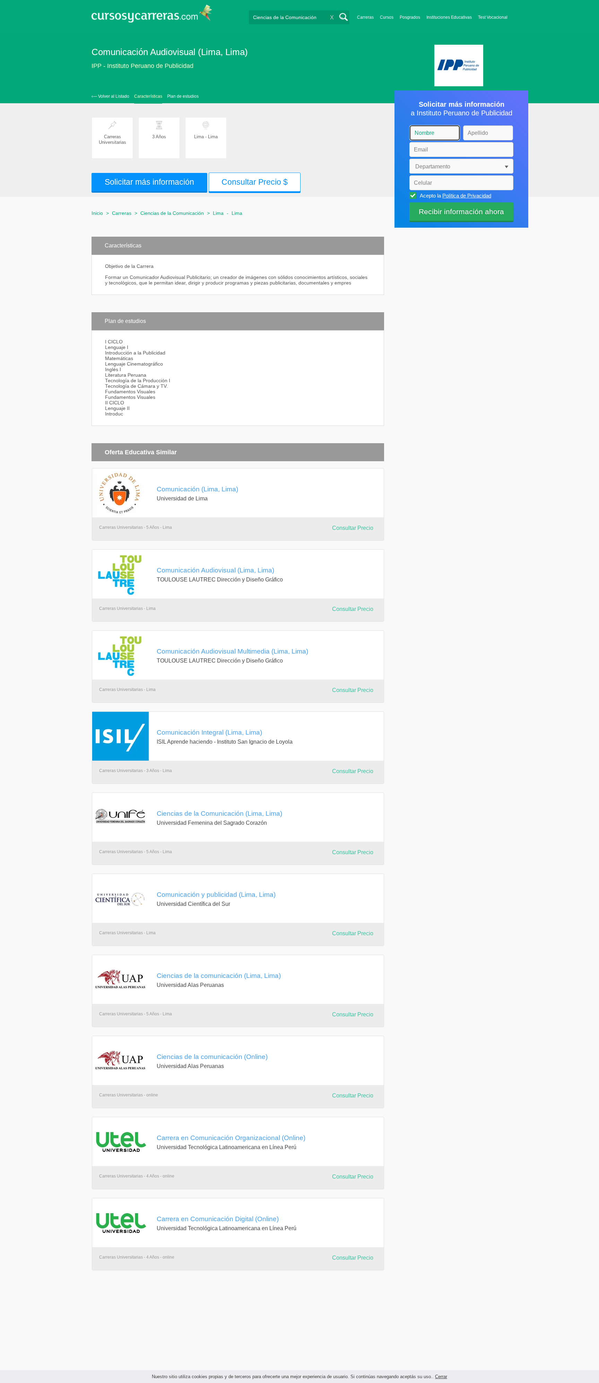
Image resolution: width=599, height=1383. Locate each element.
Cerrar (441, 1376)
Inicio (97, 213)
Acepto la (455, 196)
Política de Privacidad (466, 196)
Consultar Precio (352, 528)
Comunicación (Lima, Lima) (197, 489)
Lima (218, 213)
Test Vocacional (492, 17)
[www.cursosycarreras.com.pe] (152, 16)
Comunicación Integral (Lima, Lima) (209, 732)
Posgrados (410, 17)
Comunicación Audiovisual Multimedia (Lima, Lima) (232, 651)
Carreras (365, 17)
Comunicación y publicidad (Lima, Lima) (216, 894)
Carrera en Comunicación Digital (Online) (218, 1219)
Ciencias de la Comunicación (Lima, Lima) (219, 813)
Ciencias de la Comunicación (172, 213)
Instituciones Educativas (449, 17)
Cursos (386, 17)
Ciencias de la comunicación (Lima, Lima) (219, 975)
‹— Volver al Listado (110, 96)
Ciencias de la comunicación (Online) (212, 1056)
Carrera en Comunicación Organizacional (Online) (231, 1137)
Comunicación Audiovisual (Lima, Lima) (215, 570)
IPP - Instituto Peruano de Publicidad (142, 65)
